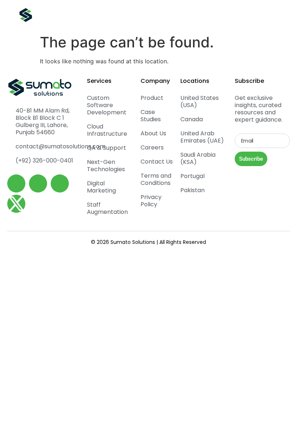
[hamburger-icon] (272, 15)
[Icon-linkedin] (16, 183)
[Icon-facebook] (38, 183)
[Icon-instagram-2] (60, 183)
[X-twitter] (16, 204)
